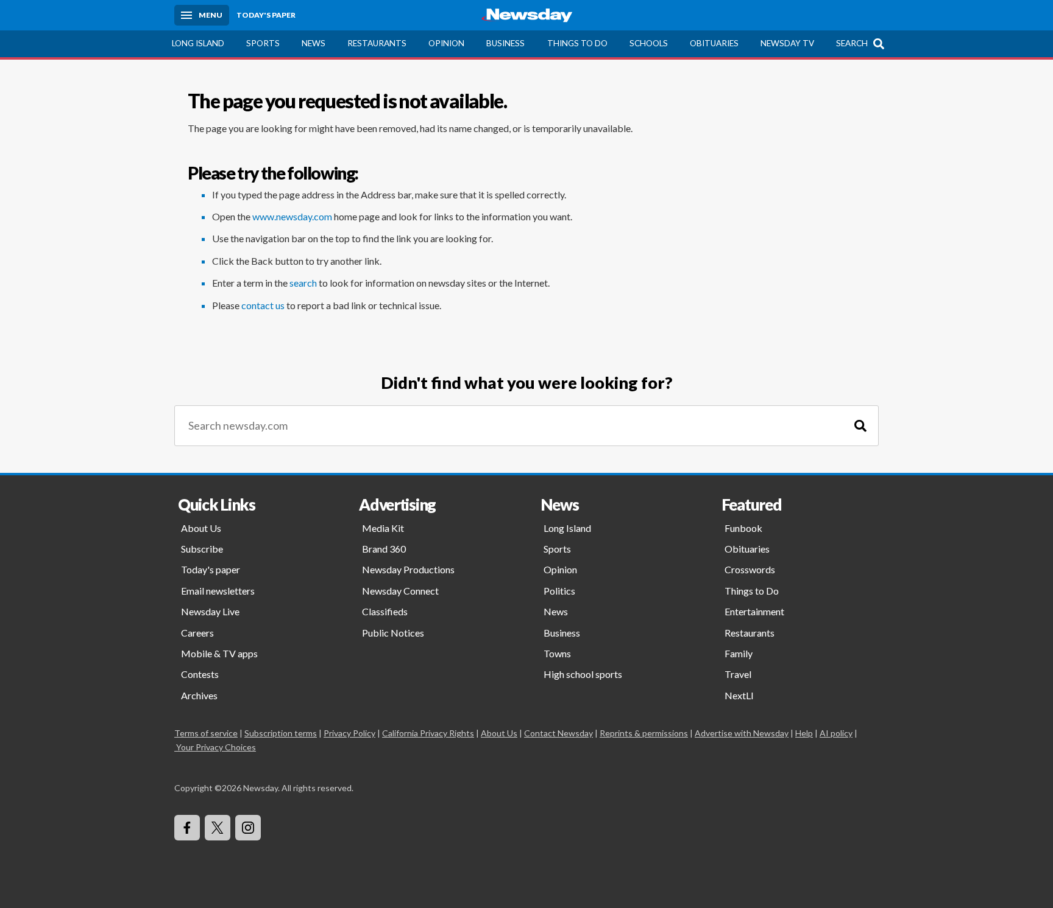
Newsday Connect (400, 590)
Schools (648, 43)
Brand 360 (384, 548)
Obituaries (714, 43)
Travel (738, 674)
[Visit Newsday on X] (217, 827)
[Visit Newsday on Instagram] (248, 827)
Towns (557, 653)
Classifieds (385, 611)
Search (852, 43)
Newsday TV (787, 43)
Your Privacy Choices (216, 747)
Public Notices (393, 632)
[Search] (860, 425)
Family (739, 653)
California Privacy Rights (428, 733)
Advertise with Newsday (742, 733)
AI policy (836, 733)
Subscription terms (280, 733)
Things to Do (577, 43)
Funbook (743, 528)
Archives (199, 695)
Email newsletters (218, 590)
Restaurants (376, 43)
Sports (263, 43)
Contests (200, 674)
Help (804, 733)
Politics (559, 590)
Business (505, 43)
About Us (201, 528)
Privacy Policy (349, 733)
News (313, 43)
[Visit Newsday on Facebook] (187, 827)
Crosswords (750, 569)
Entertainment (754, 611)
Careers (197, 632)
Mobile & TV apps (219, 653)
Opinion (446, 43)
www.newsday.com (292, 216)
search (303, 282)
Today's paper (210, 569)
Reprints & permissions (644, 733)
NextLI (739, 695)
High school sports (583, 674)
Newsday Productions (408, 569)
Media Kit (383, 528)
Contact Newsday (558, 733)
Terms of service (206, 733)
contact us (263, 305)
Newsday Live (210, 611)
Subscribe (202, 548)
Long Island (198, 43)
